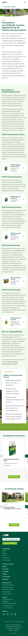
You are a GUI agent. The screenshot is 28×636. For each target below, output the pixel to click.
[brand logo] (5, 2)
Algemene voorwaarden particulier (13, 624)
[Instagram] (7, 614)
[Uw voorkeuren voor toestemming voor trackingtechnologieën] (26, 477)
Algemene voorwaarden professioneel (13, 626)
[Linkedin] (15, 614)
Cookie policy (17, 628)
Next (26, 456)
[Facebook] (3, 614)
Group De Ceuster (21, 621)
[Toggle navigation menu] (24, 2)
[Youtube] (11, 614)
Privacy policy (9, 628)
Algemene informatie (14, 630)
